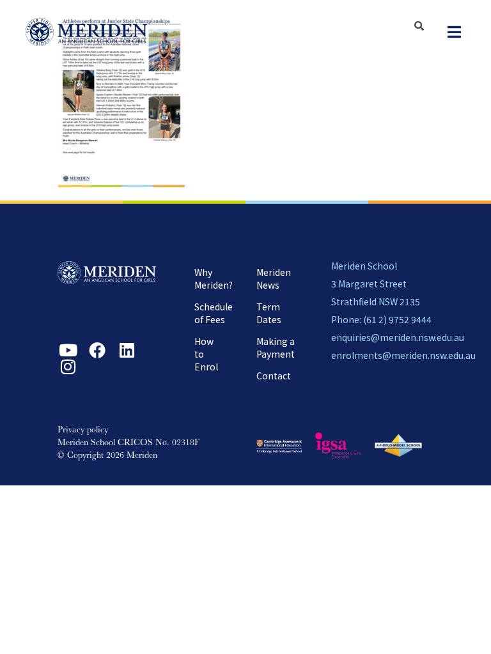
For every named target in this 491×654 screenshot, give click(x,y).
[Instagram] (67, 366)
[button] (454, 32)
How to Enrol (206, 354)
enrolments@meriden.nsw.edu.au (403, 355)
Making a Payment (275, 347)
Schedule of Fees (213, 313)
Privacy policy (83, 430)
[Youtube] (67, 350)
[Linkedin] (126, 350)
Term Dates (268, 313)
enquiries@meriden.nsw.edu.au (397, 337)
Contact (273, 375)
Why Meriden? (213, 278)
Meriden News (273, 278)
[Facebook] (97, 350)
